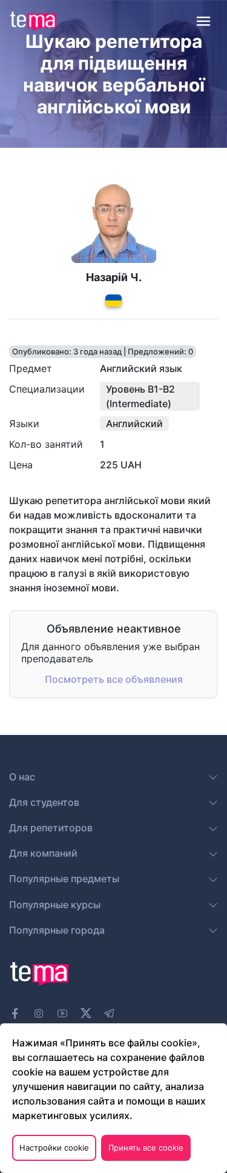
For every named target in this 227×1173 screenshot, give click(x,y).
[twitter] (86, 1012)
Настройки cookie (54, 1147)
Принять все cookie (145, 1147)
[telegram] (110, 1013)
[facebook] (15, 1013)
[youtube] (62, 1013)
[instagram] (39, 1013)
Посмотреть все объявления (114, 679)
